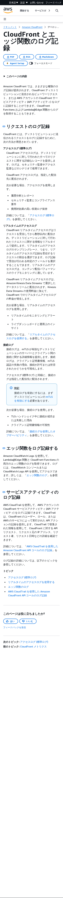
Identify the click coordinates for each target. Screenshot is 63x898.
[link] (54, 27)
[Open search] (57, 10)
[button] (15, 76)
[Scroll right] (49, 10)
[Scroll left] (18, 10)
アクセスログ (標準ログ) (22, 577)
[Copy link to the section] (4, 126)
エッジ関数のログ (36, 475)
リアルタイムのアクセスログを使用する (31, 582)
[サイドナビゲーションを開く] (5, 19)
